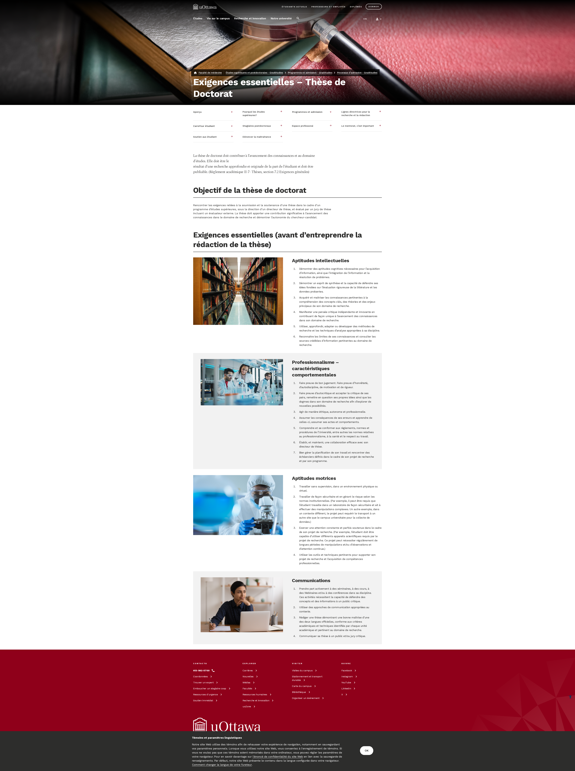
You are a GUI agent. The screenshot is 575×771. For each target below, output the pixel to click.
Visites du (302, 670)
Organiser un (306, 698)
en (365, 19)
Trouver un (203, 682)
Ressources (205, 694)
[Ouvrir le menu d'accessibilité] (570, 697)
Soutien (203, 700)
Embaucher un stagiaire (209, 688)
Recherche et (256, 700)
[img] (205, 7)
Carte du (302, 686)
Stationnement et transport (307, 678)
